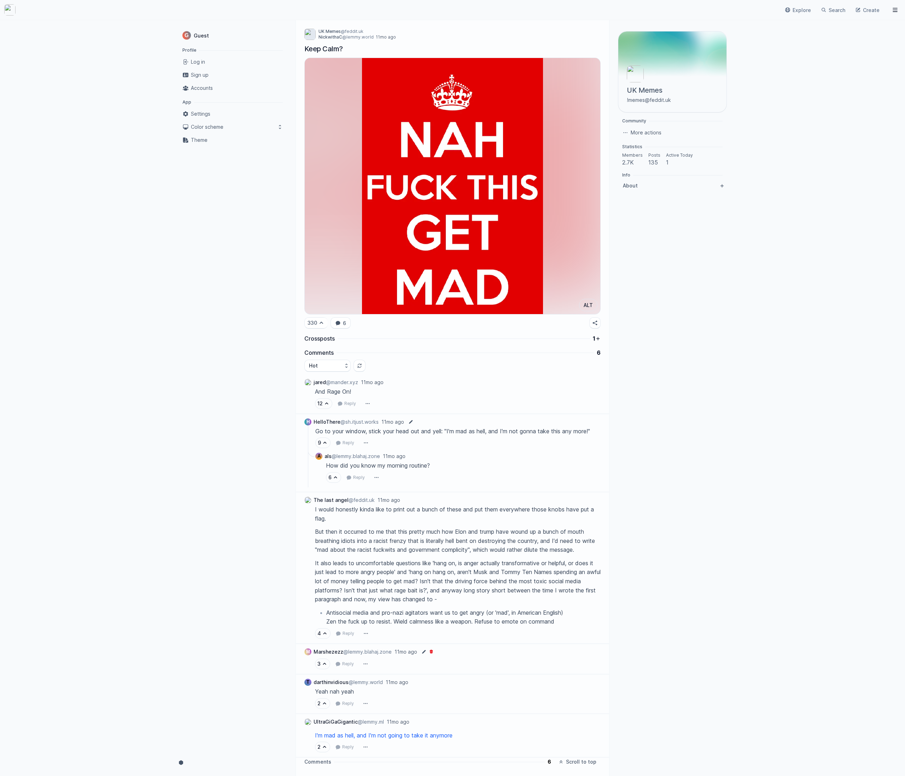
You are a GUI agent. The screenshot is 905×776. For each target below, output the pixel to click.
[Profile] (895, 10)
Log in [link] (198, 62)
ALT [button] (588, 305)
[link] (10, 10)
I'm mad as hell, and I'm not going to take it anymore (383, 735)
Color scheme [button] (207, 127)
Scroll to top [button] (581, 762)
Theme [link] (199, 140)
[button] (232, 35)
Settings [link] (200, 114)
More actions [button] (646, 132)
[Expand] (308, 394)
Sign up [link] (200, 75)
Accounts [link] (202, 88)
